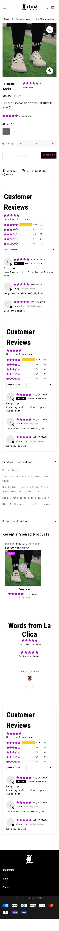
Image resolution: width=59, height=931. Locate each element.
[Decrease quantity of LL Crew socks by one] (20, 143)
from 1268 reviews (29, 644)
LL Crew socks (23, 589)
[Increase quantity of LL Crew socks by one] (52, 143)
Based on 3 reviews (16, 219)
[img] (22, 259)
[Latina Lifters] (29, 7)
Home (6, 19)
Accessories (23, 19)
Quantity (8, 143)
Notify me (49, 155)
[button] (31, 83)
